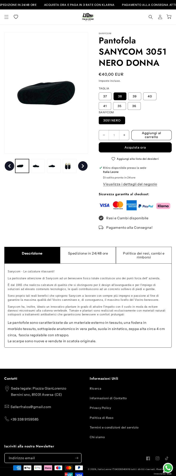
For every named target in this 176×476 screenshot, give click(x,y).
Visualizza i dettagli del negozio (130, 184)
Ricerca (95, 388)
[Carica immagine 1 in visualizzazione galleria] (22, 166)
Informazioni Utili (104, 378)
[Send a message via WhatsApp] (168, 468)
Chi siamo (97, 437)
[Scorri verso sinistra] (9, 166)
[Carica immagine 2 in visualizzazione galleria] (38, 166)
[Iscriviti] (76, 458)
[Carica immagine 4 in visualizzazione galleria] (70, 166)
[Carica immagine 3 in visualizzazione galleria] (54, 166)
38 (120, 96)
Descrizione (32, 253)
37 (105, 96)
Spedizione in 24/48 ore (88, 253)
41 (105, 106)
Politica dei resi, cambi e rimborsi (144, 255)
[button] (6, 17)
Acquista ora (135, 147)
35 (119, 106)
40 (150, 96)
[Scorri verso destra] (83, 166)
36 (134, 106)
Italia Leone (104, 469)
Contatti (10, 378)
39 (135, 96)
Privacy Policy (100, 408)
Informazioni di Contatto (108, 398)
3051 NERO (112, 120)
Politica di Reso (102, 418)
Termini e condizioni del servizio (114, 427)
